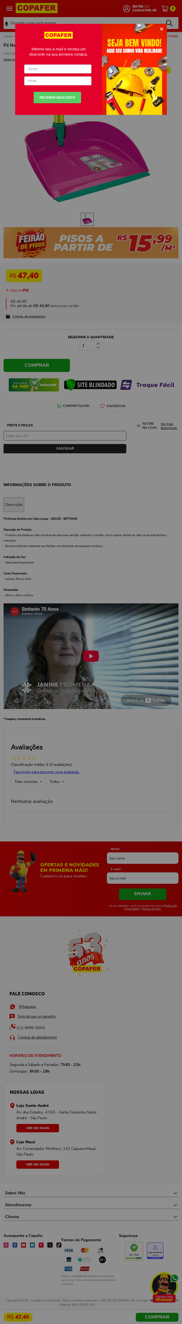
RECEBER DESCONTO (57, 97)
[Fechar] (161, 29)
